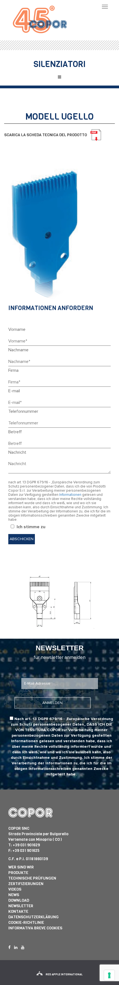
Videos (14, 889)
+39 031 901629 (26, 845)
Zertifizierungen (25, 883)
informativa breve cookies (35, 928)
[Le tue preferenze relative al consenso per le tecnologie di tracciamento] (109, 975)
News (13, 895)
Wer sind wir (21, 867)
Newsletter (20, 906)
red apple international (64, 974)
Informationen (70, 495)
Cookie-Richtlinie (26, 922)
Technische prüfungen (32, 878)
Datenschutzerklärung (33, 917)
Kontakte (18, 911)
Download (18, 900)
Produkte (18, 872)
